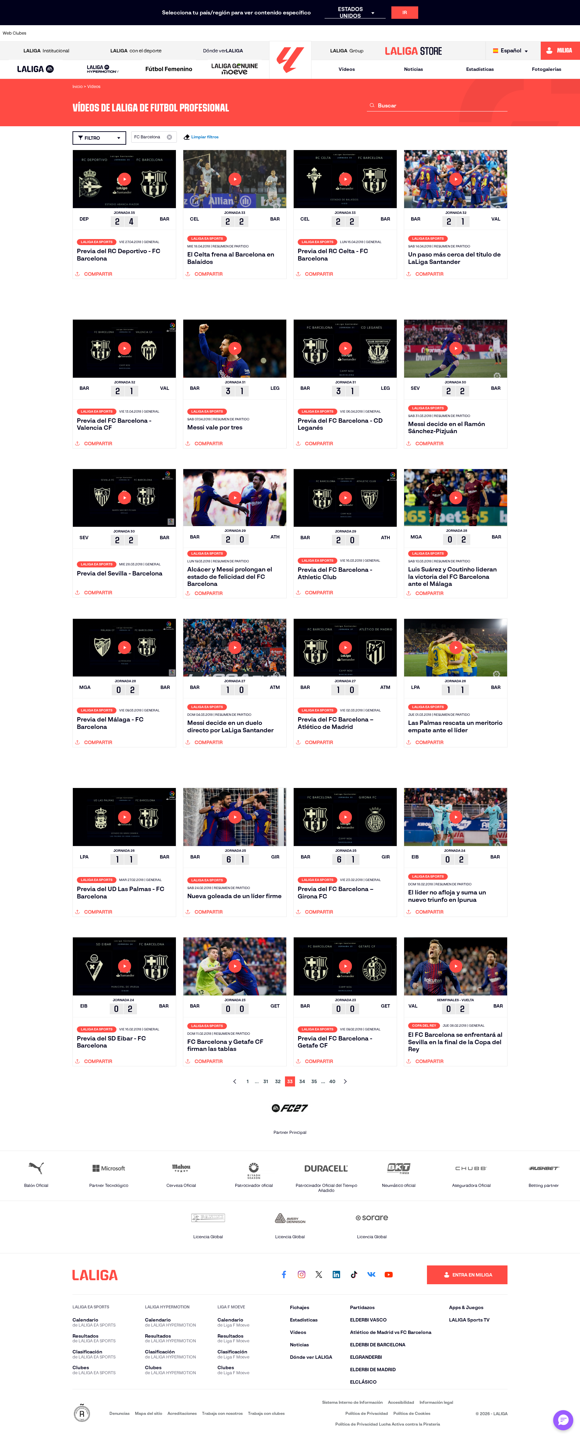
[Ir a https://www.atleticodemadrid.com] (76, 33)
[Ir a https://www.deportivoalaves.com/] (159, 33)
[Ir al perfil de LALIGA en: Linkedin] (336, 1275)
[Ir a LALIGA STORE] (413, 51)
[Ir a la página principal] (290, 76)
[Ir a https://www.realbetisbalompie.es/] (435, 33)
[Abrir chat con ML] (563, 1420)
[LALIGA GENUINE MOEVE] (235, 69)
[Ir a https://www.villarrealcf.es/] (572, 33)
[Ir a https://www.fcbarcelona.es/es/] (214, 33)
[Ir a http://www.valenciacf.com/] (545, 33)
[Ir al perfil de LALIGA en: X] (319, 1275)
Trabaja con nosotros (222, 1413)
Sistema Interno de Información (352, 1402)
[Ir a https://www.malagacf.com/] (297, 33)
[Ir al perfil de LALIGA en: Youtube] (389, 1275)
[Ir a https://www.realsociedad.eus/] (490, 33)
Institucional (46, 50)
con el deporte (135, 50)
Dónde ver (223, 50)
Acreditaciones (182, 1413)
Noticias (413, 69)
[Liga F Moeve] (169, 69)
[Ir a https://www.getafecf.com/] (242, 33)
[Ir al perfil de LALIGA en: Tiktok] (354, 1275)
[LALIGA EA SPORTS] (36, 69)
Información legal (436, 1402)
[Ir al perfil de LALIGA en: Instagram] (301, 1275)
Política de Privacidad (366, 1413)
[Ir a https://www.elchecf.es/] (187, 33)
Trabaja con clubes (266, 1413)
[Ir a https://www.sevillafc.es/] (517, 33)
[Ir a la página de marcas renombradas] (82, 1413)
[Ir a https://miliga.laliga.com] (560, 51)
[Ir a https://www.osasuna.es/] (104, 33)
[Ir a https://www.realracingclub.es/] (324, 33)
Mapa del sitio (148, 1413)
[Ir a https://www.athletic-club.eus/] (49, 33)
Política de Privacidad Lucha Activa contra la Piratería (387, 1424)
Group (347, 50)
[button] (36, 69)
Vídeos (347, 69)
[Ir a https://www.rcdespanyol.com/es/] (407, 33)
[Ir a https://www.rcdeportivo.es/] (379, 33)
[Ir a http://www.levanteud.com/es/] (269, 33)
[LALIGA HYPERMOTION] (103, 69)
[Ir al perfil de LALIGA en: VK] (371, 1275)
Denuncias (119, 1413)
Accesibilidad (401, 1402)
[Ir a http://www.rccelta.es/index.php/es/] (131, 33)
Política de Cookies (411, 1413)
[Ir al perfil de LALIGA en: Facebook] (284, 1275)
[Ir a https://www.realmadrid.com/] (462, 33)
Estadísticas (480, 69)
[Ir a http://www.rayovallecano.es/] (352, 33)
